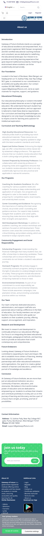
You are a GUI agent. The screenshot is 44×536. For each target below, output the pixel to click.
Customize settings (32, 531)
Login (30, 13)
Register (38, 13)
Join (34, 461)
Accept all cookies (11, 531)
